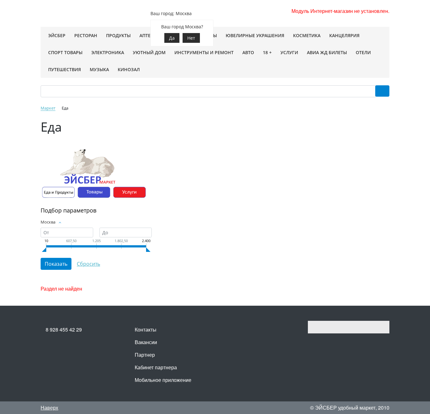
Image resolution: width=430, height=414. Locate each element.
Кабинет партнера (156, 367)
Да (172, 38)
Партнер (145, 354)
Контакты (145, 329)
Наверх (49, 407)
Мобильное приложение (163, 379)
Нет (191, 38)
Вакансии (146, 342)
